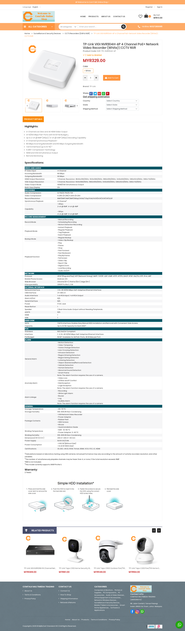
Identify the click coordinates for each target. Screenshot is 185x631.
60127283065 (156, 26)
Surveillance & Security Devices (47, 33)
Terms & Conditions (33, 595)
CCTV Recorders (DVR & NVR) (77, 33)
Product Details (33, 119)
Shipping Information (69, 598)
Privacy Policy (30, 598)
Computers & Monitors (103, 590)
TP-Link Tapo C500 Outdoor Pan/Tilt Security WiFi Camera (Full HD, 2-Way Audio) (110, 568)
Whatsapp (142, 611)
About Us (105, 16)
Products (93, 16)
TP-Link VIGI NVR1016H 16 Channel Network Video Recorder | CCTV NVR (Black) (40, 568)
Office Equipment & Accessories (107, 598)
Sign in (159, 7)
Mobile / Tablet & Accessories (106, 605)
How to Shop (65, 595)
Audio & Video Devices (115, 595)
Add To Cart (113, 78)
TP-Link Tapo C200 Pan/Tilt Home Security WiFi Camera (145, 568)
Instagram (137, 611)
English (36, 7)
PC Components (109, 593)
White (87, 70)
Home (83, 16)
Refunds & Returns (68, 602)
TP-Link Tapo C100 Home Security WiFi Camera (75, 568)
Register (149, 7)
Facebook (132, 611)
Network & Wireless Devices (105, 600)
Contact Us (119, 16)
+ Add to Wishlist (92, 55)
